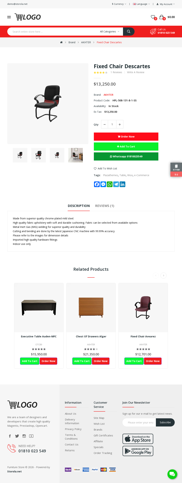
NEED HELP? (26, 446)
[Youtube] (31, 436)
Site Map (99, 418)
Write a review (135, 72)
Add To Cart (127, 146)
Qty (96, 124)
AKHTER (86, 42)
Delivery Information (72, 421)
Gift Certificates (103, 435)
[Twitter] (17, 436)
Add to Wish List (107, 168)
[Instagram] (24, 436)
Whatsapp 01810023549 (127, 156)
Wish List (99, 423)
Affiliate (98, 441)
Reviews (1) (104, 206)
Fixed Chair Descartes (109, 42)
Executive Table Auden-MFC (39, 336)
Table (122, 175)
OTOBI (38, 344)
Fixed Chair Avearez (143, 336)
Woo (130, 175)
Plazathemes (110, 175)
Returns (70, 450)
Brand (71, 42)
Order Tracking (103, 453)
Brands (98, 429)
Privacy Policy (73, 429)
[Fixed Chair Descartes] (20, 155)
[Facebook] (10, 436)
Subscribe (165, 422)
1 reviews (116, 72)
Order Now (127, 136)
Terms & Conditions (71, 436)
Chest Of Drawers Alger (91, 336)
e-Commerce (141, 175)
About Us (70, 413)
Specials (98, 447)
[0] (153, 17)
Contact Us (71, 444)
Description (79, 206)
